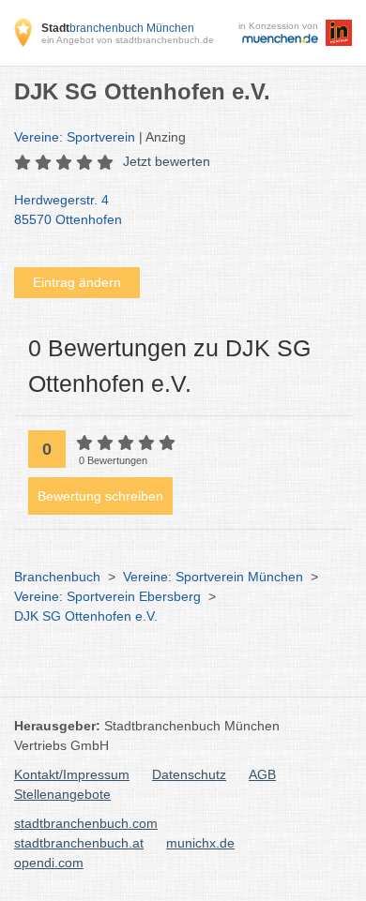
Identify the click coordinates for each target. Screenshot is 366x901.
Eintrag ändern (77, 282)
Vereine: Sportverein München (213, 576)
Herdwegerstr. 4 (68, 209)
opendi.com (49, 862)
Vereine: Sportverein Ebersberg (107, 596)
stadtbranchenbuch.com (86, 823)
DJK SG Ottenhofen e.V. (86, 615)
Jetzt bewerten (166, 161)
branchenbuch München (117, 28)
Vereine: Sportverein (74, 136)
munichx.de (200, 842)
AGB (262, 774)
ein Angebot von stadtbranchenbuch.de (127, 40)
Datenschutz (189, 774)
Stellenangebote (62, 794)
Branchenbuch (57, 576)
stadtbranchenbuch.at (79, 842)
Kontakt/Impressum (72, 774)
